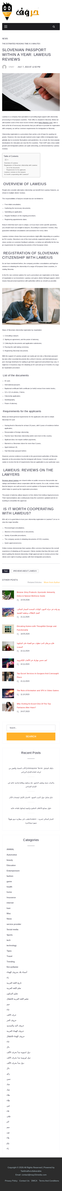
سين (9, 1079)
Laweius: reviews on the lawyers (15, 172)
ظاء (8, 1100)
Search (31, 736)
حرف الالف (11, 1015)
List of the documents (13, 167)
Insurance (11, 897)
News (5, 39)
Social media (12, 929)
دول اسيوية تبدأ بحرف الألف (18, 1052)
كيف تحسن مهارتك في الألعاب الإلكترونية (32, 660)
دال (8, 1047)
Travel (9, 956)
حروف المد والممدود (15, 1025)
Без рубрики (12, 967)
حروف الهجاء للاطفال (16, 1036)
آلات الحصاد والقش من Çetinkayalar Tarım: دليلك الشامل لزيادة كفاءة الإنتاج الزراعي (31, 770)
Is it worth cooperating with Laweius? (16, 174)
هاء (8, 1138)
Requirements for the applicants (16, 170)
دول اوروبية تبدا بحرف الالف (19, 1058)
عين (8, 1106)
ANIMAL (10, 849)
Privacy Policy (11, 1181)
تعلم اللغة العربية (14, 988)
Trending (11, 961)
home (9, 892)
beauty (10, 860)
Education (11, 865)
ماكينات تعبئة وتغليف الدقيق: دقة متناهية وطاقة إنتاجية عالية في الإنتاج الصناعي (31, 785)
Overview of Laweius (11, 163)
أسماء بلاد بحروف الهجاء (17, 972)
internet (10, 903)
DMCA (34, 1181)
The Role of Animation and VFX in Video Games (38, 691)
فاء (8, 1111)
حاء (8, 1009)
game (9, 881)
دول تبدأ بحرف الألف (15, 1063)
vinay (11, 67)
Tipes (9, 951)
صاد (8, 1084)
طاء (8, 1095)
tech (9, 940)
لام (8, 1122)
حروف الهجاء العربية (15, 1031)
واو (8, 1143)
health (9, 887)
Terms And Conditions (49, 1181)
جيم (8, 1004)
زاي (8, 1074)
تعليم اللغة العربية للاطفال (18, 999)
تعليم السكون (12, 993)
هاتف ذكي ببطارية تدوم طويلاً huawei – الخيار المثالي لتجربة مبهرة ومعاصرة (31, 821)
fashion (10, 876)
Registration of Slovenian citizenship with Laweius (20, 165)
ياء (8, 1148)
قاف (8, 1116)
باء (8, 977)
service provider (14, 924)
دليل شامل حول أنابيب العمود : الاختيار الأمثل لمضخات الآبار (31, 797)
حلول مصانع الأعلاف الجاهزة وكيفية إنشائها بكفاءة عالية (31, 808)
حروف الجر (11, 1020)
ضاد (8, 1090)
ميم (8, 1127)
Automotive (12, 855)
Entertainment (13, 871)
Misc (9, 913)
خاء (8, 1041)
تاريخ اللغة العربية (14, 983)
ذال (8, 1068)
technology (12, 945)
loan (9, 908)
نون (8, 1132)
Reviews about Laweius (25, 571)
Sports (10, 935)
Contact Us (24, 1181)
